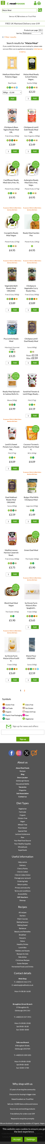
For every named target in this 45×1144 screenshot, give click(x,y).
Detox (22, 941)
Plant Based (22, 828)
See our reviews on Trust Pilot (22, 16)
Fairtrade (22, 812)
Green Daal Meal (31, 550)
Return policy (22, 884)
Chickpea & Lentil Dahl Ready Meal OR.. (31, 129)
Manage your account (22, 878)
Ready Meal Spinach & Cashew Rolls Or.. (11, 392)
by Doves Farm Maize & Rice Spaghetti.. (31, 605)
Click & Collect (22, 872)
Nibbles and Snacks (22, 951)
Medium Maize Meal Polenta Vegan (11, 75)
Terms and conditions (22, 891)
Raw (22, 837)
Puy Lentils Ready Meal (11, 340)
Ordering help (22, 881)
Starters (23, 916)
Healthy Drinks (22, 944)
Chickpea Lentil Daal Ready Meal (31, 340)
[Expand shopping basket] (39, 3)
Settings (30, 1139)
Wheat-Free (22, 824)
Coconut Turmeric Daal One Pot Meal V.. (31, 447)
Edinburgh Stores (22, 781)
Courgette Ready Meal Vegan (11, 234)
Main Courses (22, 919)
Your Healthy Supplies (22, 844)
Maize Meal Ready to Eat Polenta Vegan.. (31, 77)
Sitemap (22, 900)
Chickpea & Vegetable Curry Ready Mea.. (31, 288)
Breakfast (22, 935)
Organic (23, 815)
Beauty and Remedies (22, 931)
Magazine (22, 790)
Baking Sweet (22, 925)
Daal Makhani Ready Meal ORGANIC (11, 499)
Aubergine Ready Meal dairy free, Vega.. (31, 182)
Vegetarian (22, 809)
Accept (17, 1139)
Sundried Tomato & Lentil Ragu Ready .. (31, 392)
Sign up (23, 739)
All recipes (22, 912)
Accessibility (22, 894)
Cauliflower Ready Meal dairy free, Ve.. (11, 181)
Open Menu (3, 3)
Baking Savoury (22, 922)
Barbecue (22, 928)
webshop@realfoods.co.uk (23, 985)
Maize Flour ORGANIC (31, 657)
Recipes (22, 771)
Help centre (22, 862)
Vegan (22, 821)
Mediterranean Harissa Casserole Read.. (11, 552)
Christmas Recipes (22, 960)
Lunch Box (22, 947)
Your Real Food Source (22, 840)
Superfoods (22, 850)
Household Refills (22, 784)
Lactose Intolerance (22, 834)
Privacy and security (22, 888)
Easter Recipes (22, 963)
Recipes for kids (22, 954)
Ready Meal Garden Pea (31, 234)
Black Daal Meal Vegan (11, 604)
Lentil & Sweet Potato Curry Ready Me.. (11, 447)
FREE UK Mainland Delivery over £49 (22, 23)
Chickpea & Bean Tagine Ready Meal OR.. (11, 129)
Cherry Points (22, 868)
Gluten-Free (22, 818)
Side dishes (22, 957)
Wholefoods (22, 847)
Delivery (22, 865)
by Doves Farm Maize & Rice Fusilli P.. (11, 658)
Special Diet (22, 831)
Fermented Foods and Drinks (22, 966)
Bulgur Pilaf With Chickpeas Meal (31, 498)
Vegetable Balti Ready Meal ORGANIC (11, 288)
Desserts (22, 938)
